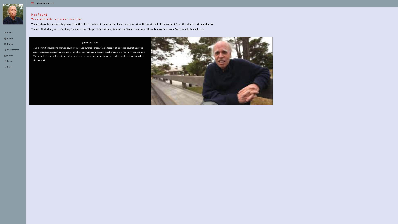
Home (10, 32)
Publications (13, 49)
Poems (10, 61)
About (10, 38)
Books (10, 55)
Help (9, 66)
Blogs (10, 44)
